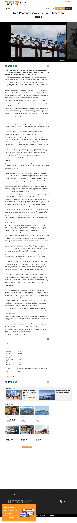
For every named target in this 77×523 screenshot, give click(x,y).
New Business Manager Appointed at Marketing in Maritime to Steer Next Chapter (30, 393)
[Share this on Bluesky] (14, 66)
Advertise (28, 492)
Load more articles (27, 446)
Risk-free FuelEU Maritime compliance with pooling (63, 391)
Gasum (62, 393)
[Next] (66, 41)
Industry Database (10, 492)
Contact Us (61, 492)
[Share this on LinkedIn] (11, 66)
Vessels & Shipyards (10, 376)
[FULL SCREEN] (48, 338)
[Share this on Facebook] (6, 66)
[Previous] (10, 41)
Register (64, 1)
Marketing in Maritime (31, 397)
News (7, 416)
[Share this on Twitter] (9, 66)
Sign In (68, 1)
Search (71, 4)
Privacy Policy (42, 515)
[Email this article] (16, 66)
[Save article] (48, 66)
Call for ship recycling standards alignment (10, 419)
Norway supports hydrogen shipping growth (11, 438)
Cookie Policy (35, 515)
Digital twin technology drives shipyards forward (27, 438)
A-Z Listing (28, 494)
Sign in (35, 63)
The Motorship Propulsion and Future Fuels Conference (13, 494)
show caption (62, 60)
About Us (44, 492)
